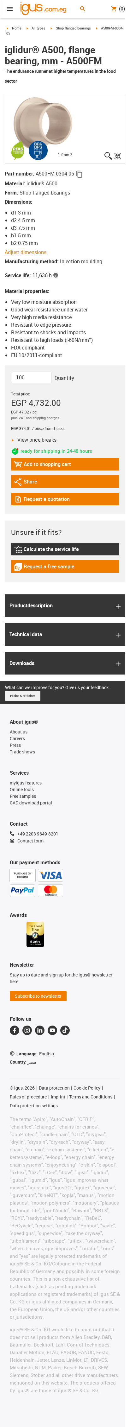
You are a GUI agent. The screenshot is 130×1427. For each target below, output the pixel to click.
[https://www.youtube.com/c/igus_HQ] (52, 1030)
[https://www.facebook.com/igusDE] (14, 1030)
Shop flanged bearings (73, 28)
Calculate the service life (47, 550)
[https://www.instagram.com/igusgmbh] (27, 1030)
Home (16, 28)
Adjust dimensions (25, 252)
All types (38, 28)
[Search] (82, 9)
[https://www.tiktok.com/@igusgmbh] (65, 1030)
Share (31, 483)
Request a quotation (42, 500)
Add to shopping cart (42, 465)
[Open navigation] (10, 9)
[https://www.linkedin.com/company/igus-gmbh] (39, 1030)
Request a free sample (44, 568)
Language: (35, 1054)
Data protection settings (34, 1106)
